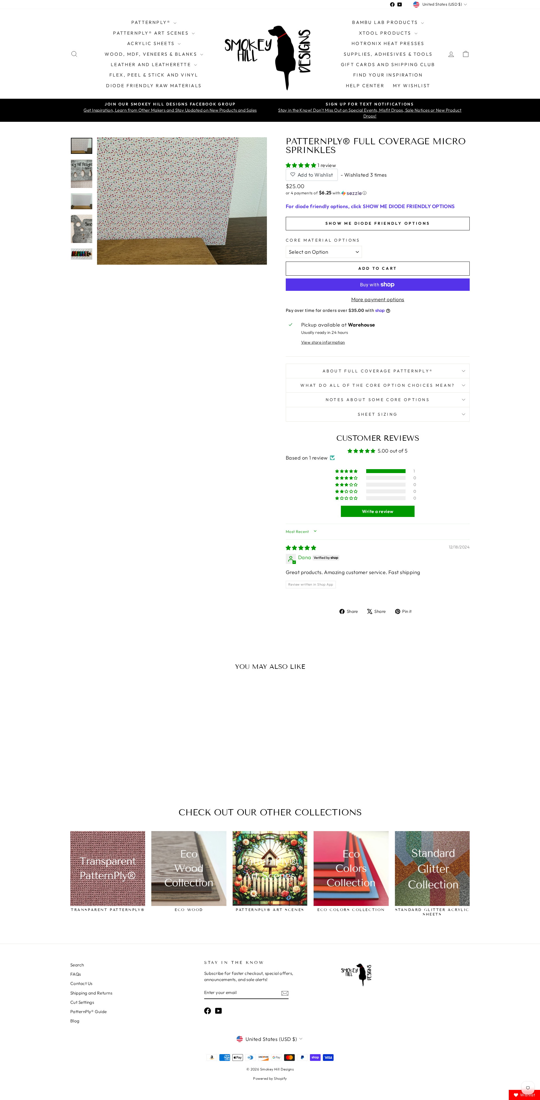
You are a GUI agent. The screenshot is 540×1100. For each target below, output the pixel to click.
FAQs (75, 974)
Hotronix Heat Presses (388, 43)
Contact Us (81, 983)
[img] (301, 548)
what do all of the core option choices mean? (377, 385)
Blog (75, 1020)
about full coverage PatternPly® (378, 371)
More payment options (377, 299)
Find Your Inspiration (388, 75)
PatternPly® (151, 22)
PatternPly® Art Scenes (151, 33)
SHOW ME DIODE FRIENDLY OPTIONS (377, 223)
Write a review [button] (377, 511)
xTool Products (386, 33)
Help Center (365, 85)
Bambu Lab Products (386, 22)
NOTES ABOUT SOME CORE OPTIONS (378, 399)
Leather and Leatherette (152, 64)
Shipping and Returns (91, 993)
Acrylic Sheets (151, 43)
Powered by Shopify (270, 1078)
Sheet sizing (378, 414)
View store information (323, 342)
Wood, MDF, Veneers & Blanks (152, 54)
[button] (302, 165)
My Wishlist (411, 85)
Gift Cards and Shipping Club (388, 64)
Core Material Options (323, 240)
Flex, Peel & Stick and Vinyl (154, 75)
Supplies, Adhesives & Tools (388, 54)
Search (77, 965)
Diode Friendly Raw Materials (154, 85)
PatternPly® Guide (88, 1011)
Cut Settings (82, 1002)
